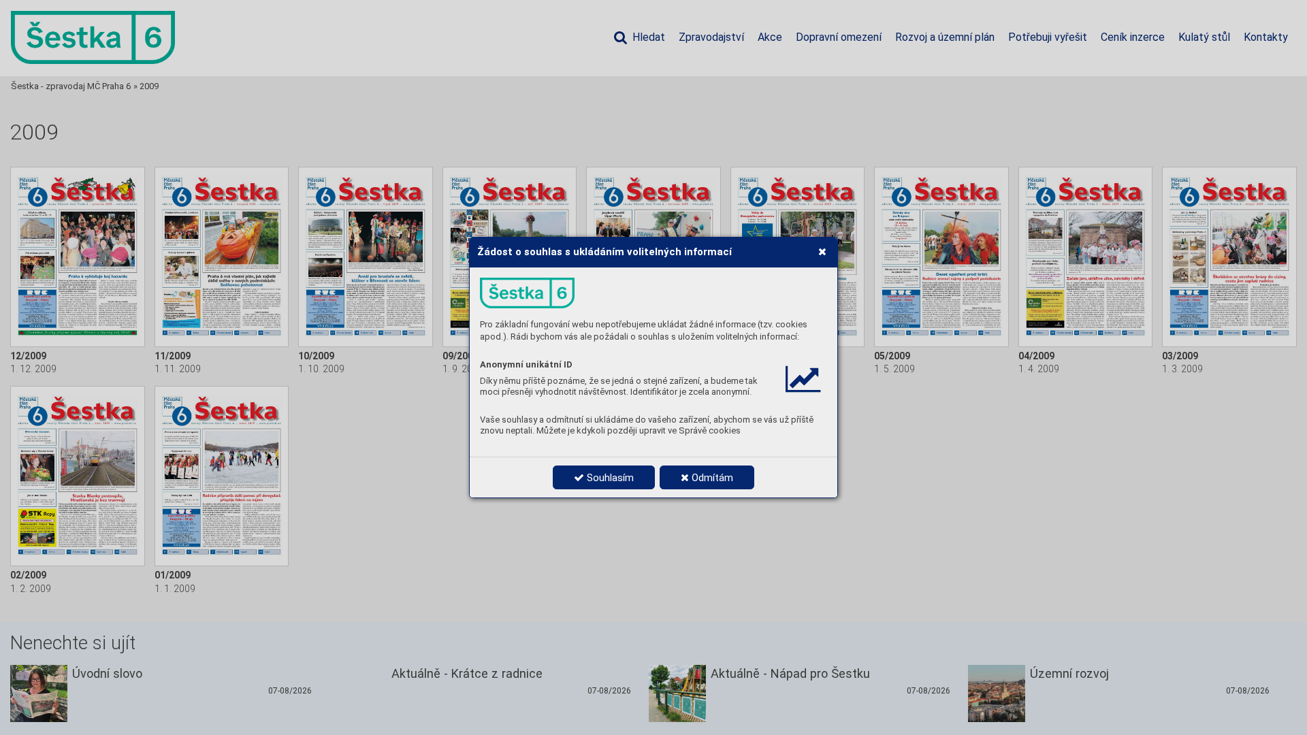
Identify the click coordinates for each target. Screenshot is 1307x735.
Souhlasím (609, 478)
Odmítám (711, 478)
